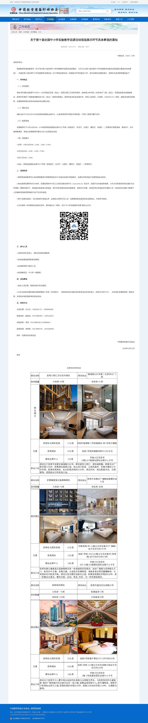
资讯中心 (38, 19)
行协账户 (125, 2)
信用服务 (84, 19)
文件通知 (34, 32)
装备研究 (107, 19)
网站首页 (15, 19)
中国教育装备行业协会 (20, 708)
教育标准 (96, 19)
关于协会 (27, 19)
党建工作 (119, 19)
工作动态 (50, 19)
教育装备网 (134, 2)
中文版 (113, 2)
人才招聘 (130, 19)
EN (119, 2)
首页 (20, 32)
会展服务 (73, 19)
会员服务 (61, 19)
